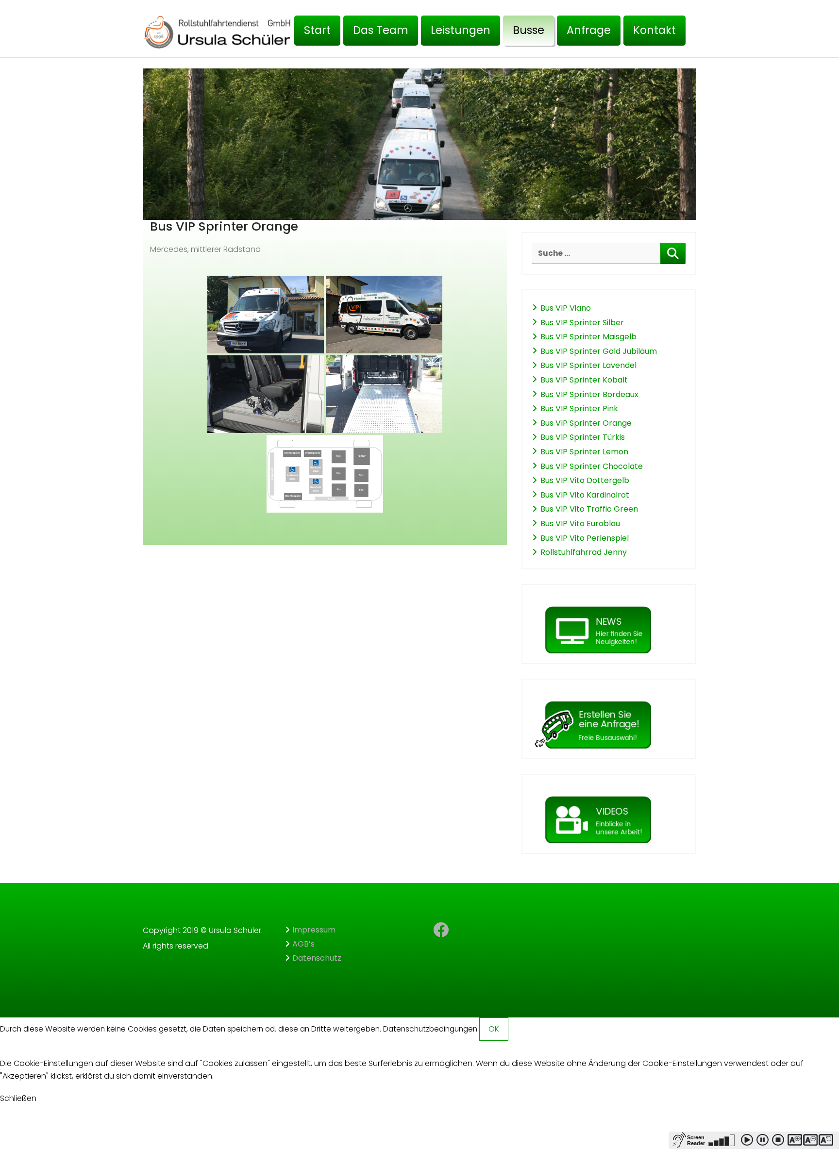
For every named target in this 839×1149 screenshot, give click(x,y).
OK (493, 1028)
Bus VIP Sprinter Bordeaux (589, 394)
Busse (528, 30)
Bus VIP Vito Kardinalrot (584, 494)
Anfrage (589, 30)
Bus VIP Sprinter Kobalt (584, 379)
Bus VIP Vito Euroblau (580, 523)
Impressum (314, 929)
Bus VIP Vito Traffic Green (589, 509)
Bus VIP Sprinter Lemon (584, 451)
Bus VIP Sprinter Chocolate (591, 466)
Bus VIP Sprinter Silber (582, 322)
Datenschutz (316, 958)
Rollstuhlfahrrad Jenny (583, 552)
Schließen (18, 1098)
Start (317, 30)
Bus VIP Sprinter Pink (579, 408)
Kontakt (654, 30)
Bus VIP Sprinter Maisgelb (588, 336)
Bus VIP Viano (565, 308)
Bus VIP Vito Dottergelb (584, 480)
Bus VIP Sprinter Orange (586, 423)
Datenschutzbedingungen (430, 1029)
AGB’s (303, 943)
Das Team (380, 30)
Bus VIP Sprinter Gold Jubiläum (598, 351)
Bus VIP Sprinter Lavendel (588, 365)
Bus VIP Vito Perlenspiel (584, 538)
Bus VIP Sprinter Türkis (582, 437)
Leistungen (460, 30)
